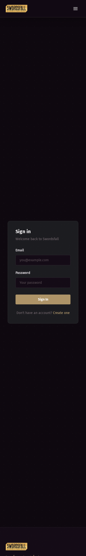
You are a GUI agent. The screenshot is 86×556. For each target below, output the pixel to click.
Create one (61, 313)
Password (23, 273)
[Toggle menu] (75, 8)
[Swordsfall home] (16, 8)
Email (20, 250)
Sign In (43, 299)
